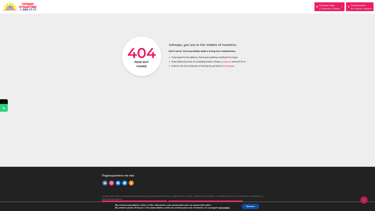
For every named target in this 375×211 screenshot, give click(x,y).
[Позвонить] (4, 108)
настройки (224, 207)
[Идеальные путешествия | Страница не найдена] (19, 6)
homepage (228, 66)
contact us (226, 61)
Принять (250, 206)
